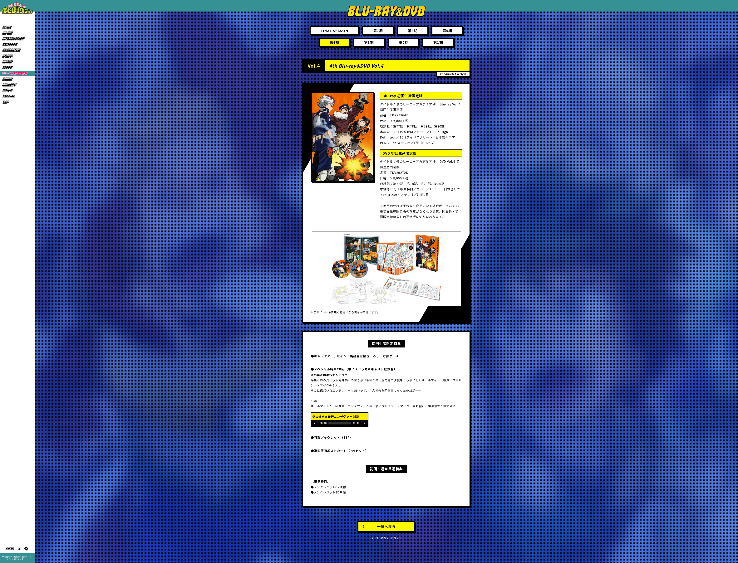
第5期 (447, 30)
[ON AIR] (17, 33)
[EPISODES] (17, 44)
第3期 (369, 42)
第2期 (403, 42)
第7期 (378, 30)
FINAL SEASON (334, 30)
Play (314, 423)
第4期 (334, 42)
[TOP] (17, 102)
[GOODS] (17, 67)
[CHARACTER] (17, 50)
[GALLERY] (17, 84)
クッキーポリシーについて (386, 537)
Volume (364, 423)
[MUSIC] (17, 61)
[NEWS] (17, 27)
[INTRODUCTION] (17, 38)
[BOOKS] (17, 79)
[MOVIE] (17, 90)
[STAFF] (17, 56)
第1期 (438, 42)
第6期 (412, 30)
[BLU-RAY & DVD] (17, 73)
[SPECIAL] (17, 96)
